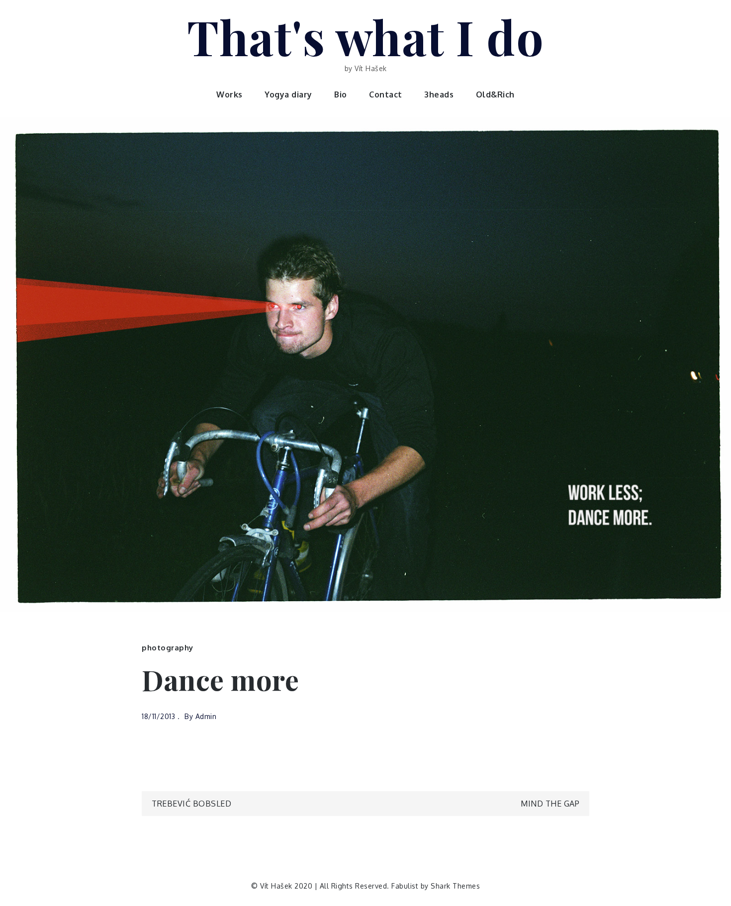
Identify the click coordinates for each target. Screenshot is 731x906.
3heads (439, 94)
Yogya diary (288, 94)
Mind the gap (550, 804)
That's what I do (365, 36)
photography (167, 647)
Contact (385, 94)
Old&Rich (495, 94)
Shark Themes (455, 886)
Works (229, 94)
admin (206, 716)
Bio (340, 94)
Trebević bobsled (191, 804)
